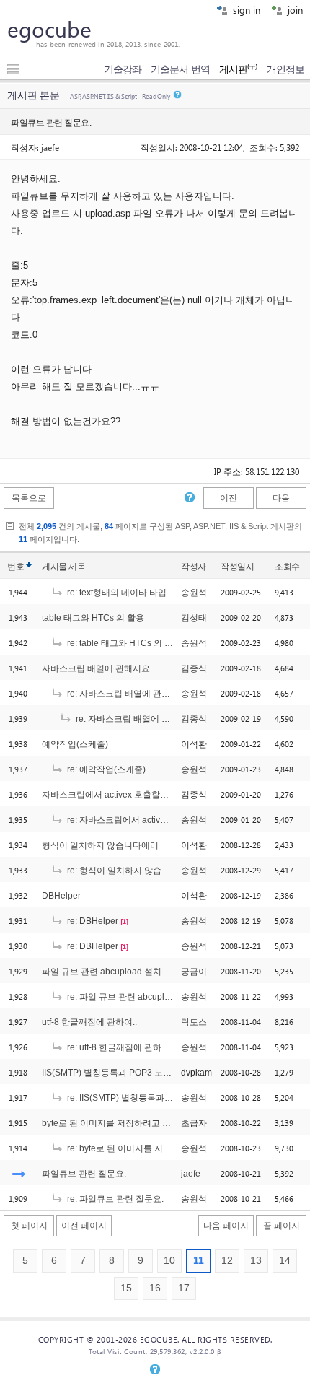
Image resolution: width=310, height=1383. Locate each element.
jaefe (50, 147)
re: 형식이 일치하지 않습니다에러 (130, 870)
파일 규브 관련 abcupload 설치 (101, 972)
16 (155, 1288)
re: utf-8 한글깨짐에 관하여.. (119, 1047)
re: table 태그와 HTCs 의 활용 (123, 643)
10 (169, 1260)
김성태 (194, 618)
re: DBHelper (91, 921)
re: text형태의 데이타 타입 (116, 593)
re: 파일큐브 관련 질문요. (114, 1199)
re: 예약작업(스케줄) (105, 769)
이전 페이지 (84, 1226)
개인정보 (285, 69)
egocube (49, 28)
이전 (228, 498)
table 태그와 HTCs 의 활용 (93, 618)
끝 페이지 (281, 1226)
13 (256, 1260)
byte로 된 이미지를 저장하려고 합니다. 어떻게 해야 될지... (153, 1123)
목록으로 (29, 498)
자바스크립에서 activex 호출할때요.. (112, 795)
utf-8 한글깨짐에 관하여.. (89, 1022)
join (294, 10)
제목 (76, 567)
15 (126, 1288)
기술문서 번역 (180, 69)
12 (227, 1260)
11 (198, 1260)
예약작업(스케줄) (75, 744)
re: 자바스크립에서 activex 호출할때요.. (142, 820)
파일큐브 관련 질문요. (84, 1174)
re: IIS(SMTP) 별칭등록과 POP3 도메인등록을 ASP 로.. (171, 1098)
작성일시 (237, 567)
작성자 (193, 567)
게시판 (238, 69)
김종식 (194, 668)
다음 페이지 (226, 1226)
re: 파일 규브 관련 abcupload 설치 (132, 997)
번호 (15, 567)
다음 (281, 498)
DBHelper (61, 896)
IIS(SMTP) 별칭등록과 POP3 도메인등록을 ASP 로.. (141, 1073)
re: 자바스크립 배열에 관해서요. (127, 694)
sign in (245, 10)
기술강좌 (122, 69)
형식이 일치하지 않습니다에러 (100, 845)
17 (184, 1288)
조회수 (287, 567)
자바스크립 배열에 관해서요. (97, 668)
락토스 (194, 1022)
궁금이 (194, 972)
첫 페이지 (29, 1226)
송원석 (194, 593)
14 (285, 1260)
